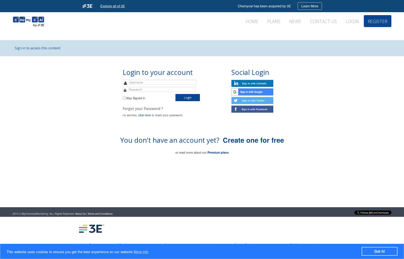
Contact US (323, 21)
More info (141, 251)
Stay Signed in (135, 98)
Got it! (379, 251)
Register (377, 21)
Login (352, 21)
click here (144, 115)
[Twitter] (297, 229)
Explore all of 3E (112, 6)
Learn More (309, 6)
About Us (80, 213)
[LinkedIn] (280, 229)
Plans (273, 21)
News (295, 21)
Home (252, 21)
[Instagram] (314, 229)
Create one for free (253, 140)
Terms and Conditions (100, 213)
